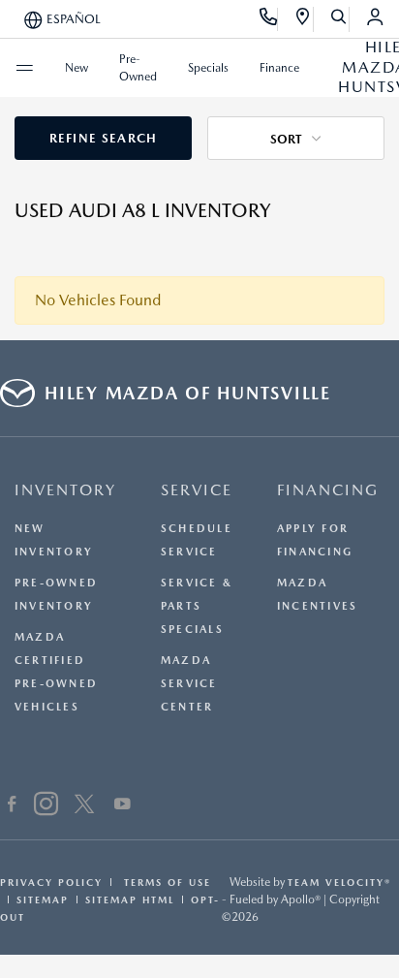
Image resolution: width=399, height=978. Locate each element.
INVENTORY (65, 490)
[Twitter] (84, 806)
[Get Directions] (303, 19)
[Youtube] (122, 806)
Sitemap (42, 899)
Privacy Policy (51, 882)
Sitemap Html (129, 899)
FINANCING (328, 490)
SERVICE (196, 490)
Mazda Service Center (189, 683)
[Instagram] (46, 806)
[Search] (339, 19)
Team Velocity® (339, 882)
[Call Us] (269, 19)
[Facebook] (12, 806)
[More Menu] (24, 68)
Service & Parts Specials (196, 606)
